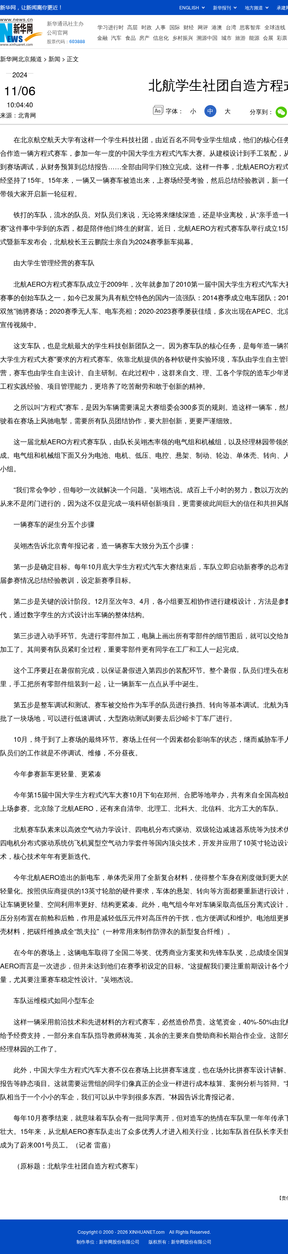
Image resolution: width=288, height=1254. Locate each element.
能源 (254, 37)
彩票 (282, 37)
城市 (226, 37)
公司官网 (57, 32)
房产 (144, 37)
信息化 (161, 37)
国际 (175, 27)
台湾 (231, 27)
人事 (160, 27)
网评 (203, 27)
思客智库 (250, 27)
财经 (188, 27)
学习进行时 (111, 27)
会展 (268, 37)
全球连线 (274, 27)
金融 (102, 37)
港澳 (217, 27)
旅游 (240, 37)
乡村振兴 (182, 37)
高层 (132, 27)
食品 (130, 37)
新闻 (54, 58)
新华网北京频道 (21, 58)
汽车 (116, 37)
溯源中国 (207, 37)
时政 (146, 27)
